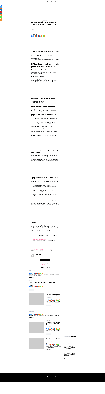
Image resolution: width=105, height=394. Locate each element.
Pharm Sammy (36, 29)
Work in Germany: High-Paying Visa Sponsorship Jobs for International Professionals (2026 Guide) (69, 354)
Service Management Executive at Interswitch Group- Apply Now (53, 295)
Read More (31, 277)
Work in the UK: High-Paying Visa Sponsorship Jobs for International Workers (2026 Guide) (69, 347)
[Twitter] (33, 36)
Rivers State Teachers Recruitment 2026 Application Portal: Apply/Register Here (69, 351)
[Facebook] (32, 36)
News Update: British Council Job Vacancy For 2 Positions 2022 (42, 282)
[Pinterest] (38, 36)
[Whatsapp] (43, 36)
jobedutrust (32, 311)
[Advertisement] (45, 14)
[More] (44, 36)
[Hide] (0, 21)
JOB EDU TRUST (52, 2)
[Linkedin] (36, 36)
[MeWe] (40, 36)
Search (74, 336)
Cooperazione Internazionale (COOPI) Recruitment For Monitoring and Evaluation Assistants (43, 268)
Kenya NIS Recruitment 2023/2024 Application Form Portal (53, 339)
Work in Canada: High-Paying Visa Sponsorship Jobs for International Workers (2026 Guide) (69, 358)
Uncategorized (45, 20)
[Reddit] (35, 36)
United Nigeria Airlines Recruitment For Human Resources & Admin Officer (53, 323)
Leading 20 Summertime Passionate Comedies (38, 310)
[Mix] (41, 36)
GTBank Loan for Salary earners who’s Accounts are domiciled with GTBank (35, 249)
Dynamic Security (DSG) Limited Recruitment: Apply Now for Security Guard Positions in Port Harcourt (70, 343)
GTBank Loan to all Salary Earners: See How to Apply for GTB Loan (44, 249)
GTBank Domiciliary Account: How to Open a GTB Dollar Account (54, 249)
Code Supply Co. (56, 379)
